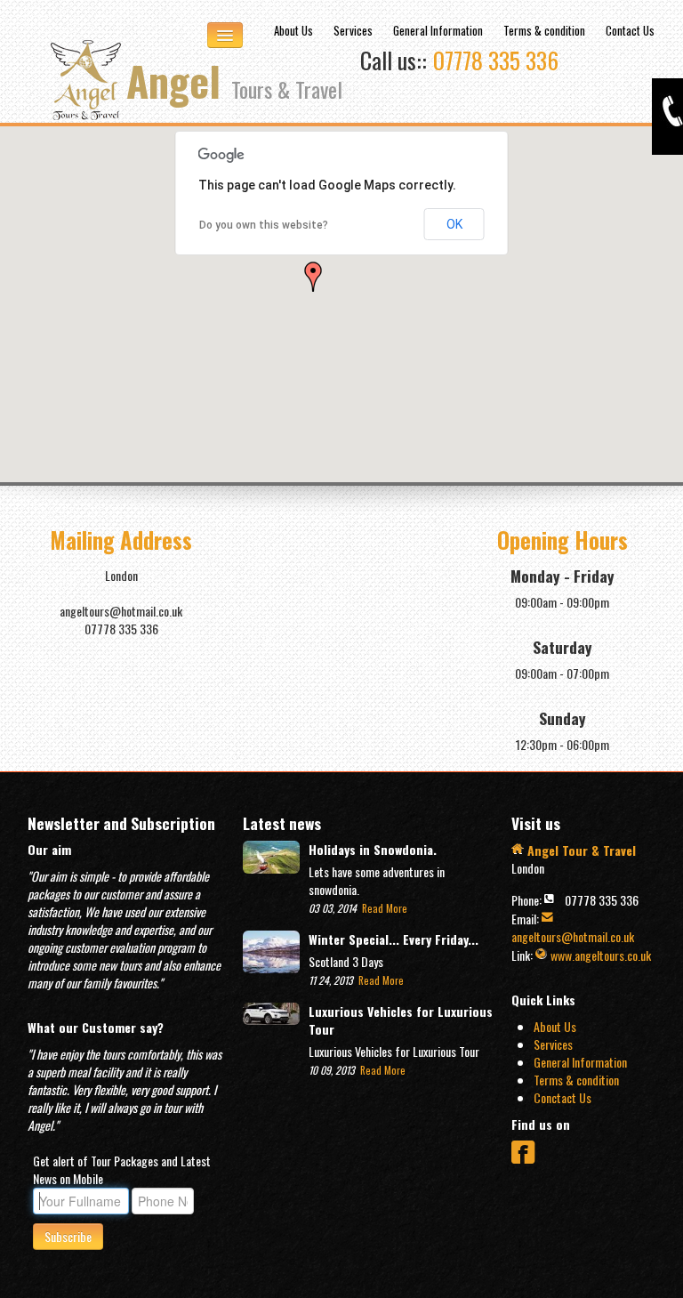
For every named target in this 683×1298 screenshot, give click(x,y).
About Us (293, 30)
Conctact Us (562, 1097)
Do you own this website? (263, 225)
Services (353, 30)
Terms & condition (544, 30)
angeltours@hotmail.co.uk (572, 936)
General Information (438, 30)
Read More (383, 907)
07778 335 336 (495, 60)
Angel (234, 80)
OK (454, 224)
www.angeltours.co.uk (599, 955)
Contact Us (630, 30)
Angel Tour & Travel (580, 850)
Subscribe (68, 1236)
